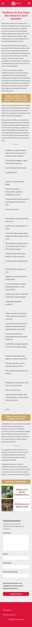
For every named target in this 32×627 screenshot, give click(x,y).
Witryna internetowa (10, 572)
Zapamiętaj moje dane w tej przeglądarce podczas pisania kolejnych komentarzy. (13, 585)
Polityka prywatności (9, 615)
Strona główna (7, 610)
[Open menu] (3, 3)
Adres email (7, 563)
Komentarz (7, 533)
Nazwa (6, 554)
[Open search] (29, 3)
